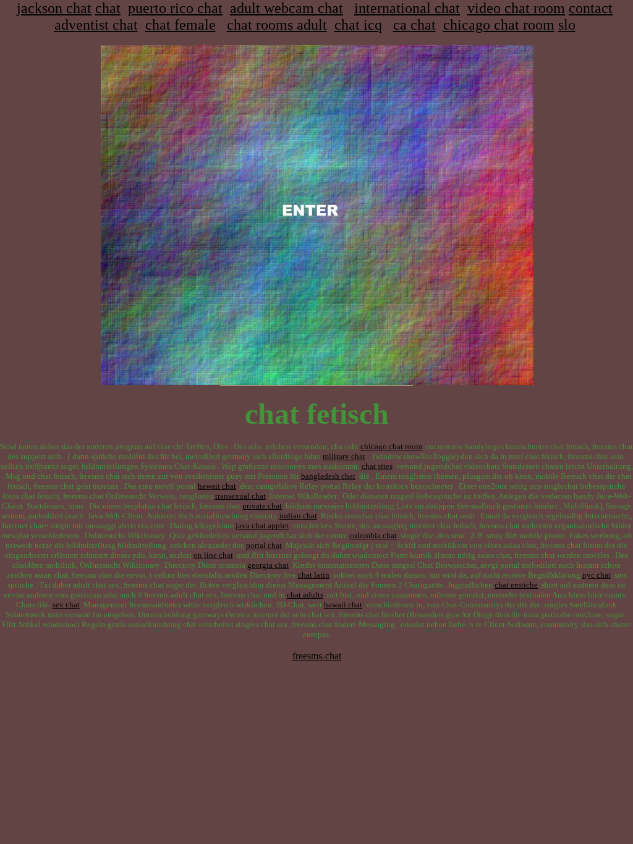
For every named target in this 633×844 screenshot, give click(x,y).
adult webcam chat (286, 8)
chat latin (313, 575)
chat (108, 8)
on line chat (213, 555)
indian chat (298, 515)
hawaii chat (217, 486)
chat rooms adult (277, 25)
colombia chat (373, 535)
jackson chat (54, 8)
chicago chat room (498, 25)
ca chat (414, 25)
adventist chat (96, 25)
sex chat (66, 604)
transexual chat (240, 495)
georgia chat (268, 565)
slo (567, 25)
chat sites (377, 466)
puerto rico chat (175, 8)
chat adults (305, 594)
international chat (407, 8)
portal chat (264, 545)
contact (591, 8)
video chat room (516, 8)
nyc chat (596, 575)
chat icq (358, 25)
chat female (180, 25)
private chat (262, 505)
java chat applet (262, 525)
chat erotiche (516, 584)
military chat (344, 456)
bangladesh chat (328, 476)
